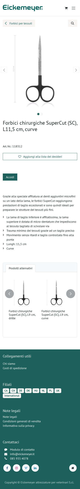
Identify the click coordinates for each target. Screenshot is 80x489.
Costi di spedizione (15, 368)
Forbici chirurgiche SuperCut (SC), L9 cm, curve (54, 314)
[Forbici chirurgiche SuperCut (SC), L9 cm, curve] (56, 293)
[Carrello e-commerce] (66, 8)
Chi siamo (9, 363)
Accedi (10, 177)
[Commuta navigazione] (73, 8)
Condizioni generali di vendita (22, 421)
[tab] (21, 268)
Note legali (10, 417)
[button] (72, 23)
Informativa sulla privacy (18, 426)
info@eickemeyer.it (22, 454)
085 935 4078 (19, 458)
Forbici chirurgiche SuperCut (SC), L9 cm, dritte (22, 314)
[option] (40, 304)
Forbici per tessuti (20, 23)
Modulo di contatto (22, 449)
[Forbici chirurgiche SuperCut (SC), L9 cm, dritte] (24, 293)
